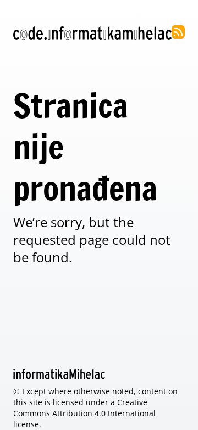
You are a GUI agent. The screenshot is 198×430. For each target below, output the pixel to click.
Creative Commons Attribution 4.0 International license (84, 413)
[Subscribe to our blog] (178, 32)
